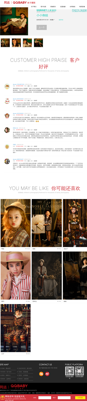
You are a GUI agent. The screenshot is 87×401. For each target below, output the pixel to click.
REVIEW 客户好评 (6, 372)
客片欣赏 (43, 6)
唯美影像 (82, 6)
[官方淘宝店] (41, 377)
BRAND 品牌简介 (6, 378)
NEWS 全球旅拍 (23, 375)
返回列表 (61, 19)
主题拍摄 (63, 6)
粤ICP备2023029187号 (30, 390)
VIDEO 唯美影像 (23, 372)
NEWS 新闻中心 (6, 375)
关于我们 (33, 6)
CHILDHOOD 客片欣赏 (25, 368)
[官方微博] (47, 377)
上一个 (42, 27)
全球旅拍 (72, 6)
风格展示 (53, 6)
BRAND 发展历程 (24, 378)
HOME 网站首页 (6, 368)
